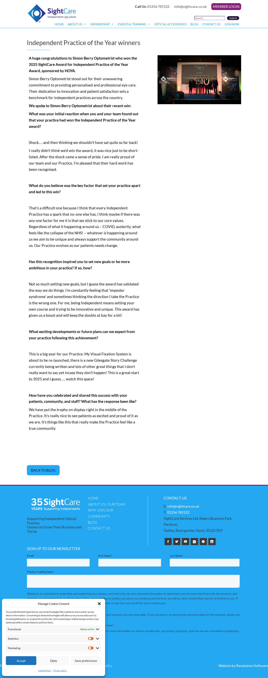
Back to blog (43, 470)
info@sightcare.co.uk (190, 6)
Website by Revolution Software (243, 665)
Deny (53, 660)
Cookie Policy (44, 670)
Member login (226, 6)
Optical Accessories (170, 24)
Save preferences (86, 660)
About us (75, 24)
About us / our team (106, 504)
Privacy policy (60, 670)
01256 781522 (158, 6)
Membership (100, 24)
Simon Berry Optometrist (94, 58)
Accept (21, 660)
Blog (194, 24)
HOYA (70, 71)
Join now (231, 24)
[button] (99, 604)
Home (59, 24)
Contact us (211, 24)
